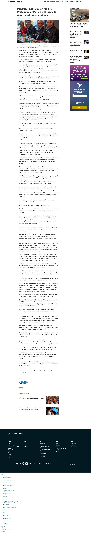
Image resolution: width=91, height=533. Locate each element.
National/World (52, 1)
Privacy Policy (81, 98)
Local (45, 1)
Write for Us (74, 446)
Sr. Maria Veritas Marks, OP (45, 447)
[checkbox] (80, 103)
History (5, 496)
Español (66, 1)
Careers (57, 452)
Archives (57, 446)
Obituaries (10, 454)
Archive (3, 531)
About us (57, 443)
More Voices (42, 456)
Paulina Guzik (21, 17)
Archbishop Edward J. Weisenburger (44, 444)
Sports (9, 448)
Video (25, 443)
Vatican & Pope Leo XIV (60, 1)
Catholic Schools (12, 449)
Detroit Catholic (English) (7, 529)
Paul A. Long (42, 452)
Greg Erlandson (7, 506)
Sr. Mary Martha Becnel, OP (45, 450)
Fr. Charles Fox (7, 504)
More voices (6, 509)
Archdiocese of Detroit (61, 448)
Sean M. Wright (43, 453)
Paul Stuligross (43, 455)
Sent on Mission (7, 493)
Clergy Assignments (12, 452)
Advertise (73, 445)
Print (21, 388)
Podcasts (26, 445)
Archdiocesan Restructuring (10, 480)
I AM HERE (7, 495)
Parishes (57, 451)
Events (48, 1)
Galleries (26, 446)
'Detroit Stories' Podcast (9, 490)
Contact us (58, 445)
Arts (9, 451)
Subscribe (81, 1)
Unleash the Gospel (8, 521)
